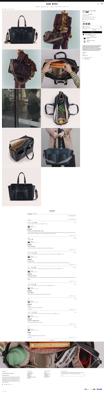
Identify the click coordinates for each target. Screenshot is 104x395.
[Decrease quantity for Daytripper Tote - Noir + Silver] (83, 30)
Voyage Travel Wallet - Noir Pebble (92, 37)
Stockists (28, 374)
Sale (68, 6)
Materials (56, 6)
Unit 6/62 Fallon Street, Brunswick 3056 (8, 373)
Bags (47, 6)
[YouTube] (7, 384)
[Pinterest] (9, 384)
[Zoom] (39, 12)
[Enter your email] (84, 375)
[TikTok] (10, 384)
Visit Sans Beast (29, 373)
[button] (85, 15)
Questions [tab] (35, 213)
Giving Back (46, 374)
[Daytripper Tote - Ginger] (84, 23)
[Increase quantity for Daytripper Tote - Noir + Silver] (85, 30)
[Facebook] (3, 384)
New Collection (37, 6)
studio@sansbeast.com (5, 375)
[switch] (83, 26)
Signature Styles (43, 6)
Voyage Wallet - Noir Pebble (91, 40)
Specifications (84, 52)
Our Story (45, 372)
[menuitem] (37, 7)
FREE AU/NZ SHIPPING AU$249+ (50, 0)
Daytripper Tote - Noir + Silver (34, 242)
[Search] (100, 4)
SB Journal (60, 6)
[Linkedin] (12, 384)
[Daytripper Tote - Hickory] (86, 23)
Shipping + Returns (85, 55)
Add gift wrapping (87, 26)
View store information (87, 59)
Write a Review (72, 216)
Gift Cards (64, 6)
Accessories (51, 6)
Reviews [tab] (30, 213)
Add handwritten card (87, 27)
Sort (68, 219)
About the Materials (47, 373)
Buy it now (92, 32)
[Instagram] (5, 384)
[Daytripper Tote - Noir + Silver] (89, 23)
